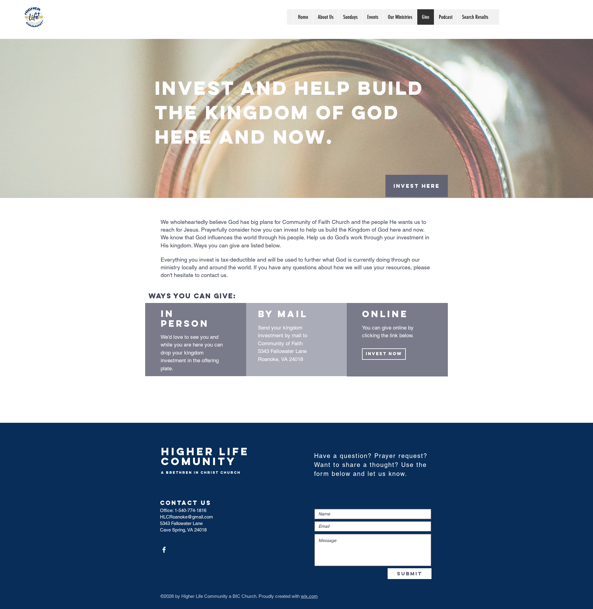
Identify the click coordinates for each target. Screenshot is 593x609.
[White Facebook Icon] (164, 550)
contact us (213, 275)
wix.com (309, 596)
